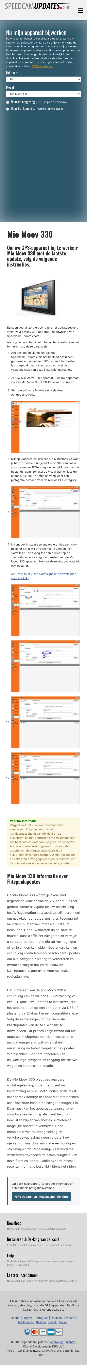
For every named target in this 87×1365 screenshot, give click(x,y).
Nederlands (26, 1322)
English (27, 1317)
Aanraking (57, 1342)
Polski (63, 1322)
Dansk (52, 1322)
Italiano (41, 1322)
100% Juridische (42, 66)
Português (41, 1317)
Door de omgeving (39, 101)
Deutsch (56, 1317)
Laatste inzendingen (22, 1275)
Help (10, 1255)
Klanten (71, 1342)
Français (69, 1317)
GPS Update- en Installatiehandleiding (41, 1196)
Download (14, 1223)
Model (10, 87)
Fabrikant (12, 72)
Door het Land (37, 108)
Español (15, 1317)
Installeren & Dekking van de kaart (33, 1239)
